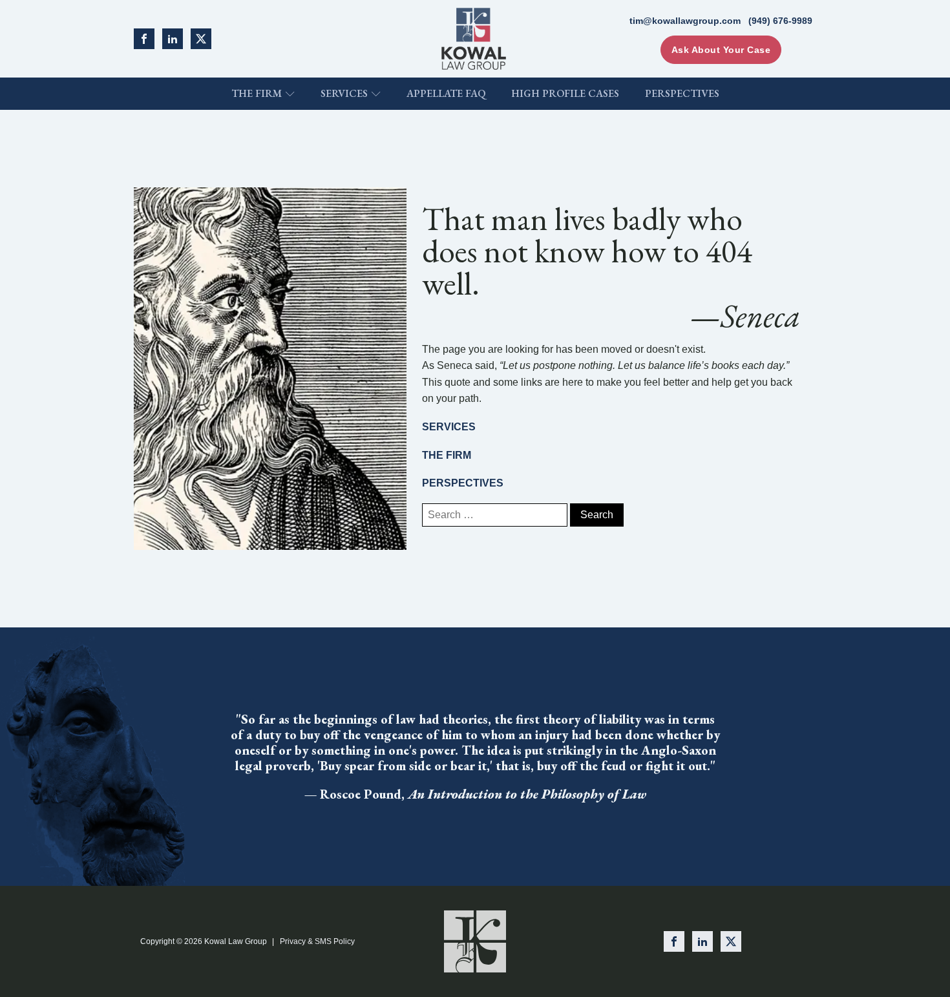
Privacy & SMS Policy (317, 941)
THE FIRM (446, 455)
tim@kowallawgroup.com (685, 21)
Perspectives (682, 93)
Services (344, 93)
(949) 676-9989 (780, 21)
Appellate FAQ (445, 93)
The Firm (256, 93)
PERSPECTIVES (462, 483)
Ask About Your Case (721, 50)
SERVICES (449, 426)
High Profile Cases (565, 93)
